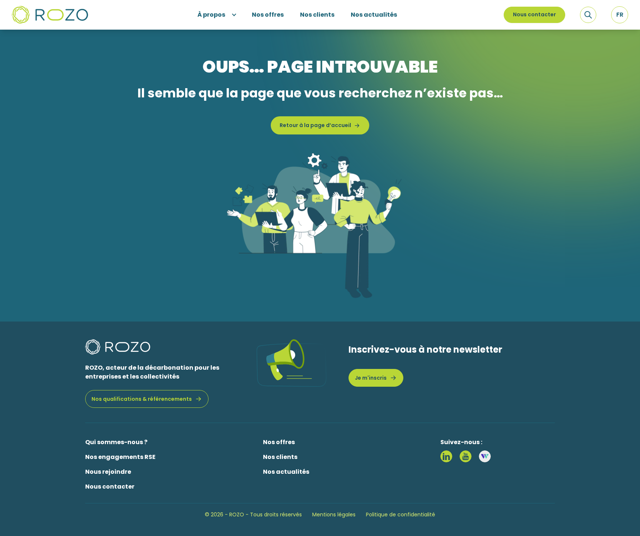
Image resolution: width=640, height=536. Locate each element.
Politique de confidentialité (400, 514)
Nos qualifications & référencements (141, 399)
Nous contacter (534, 14)
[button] (619, 15)
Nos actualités (286, 471)
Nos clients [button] (317, 14)
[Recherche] (588, 15)
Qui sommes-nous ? (116, 442)
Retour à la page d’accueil (315, 125)
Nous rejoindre (108, 471)
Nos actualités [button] (374, 14)
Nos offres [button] (268, 14)
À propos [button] (211, 14)
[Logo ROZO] (50, 15)
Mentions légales (334, 514)
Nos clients (280, 457)
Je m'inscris (371, 378)
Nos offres (279, 442)
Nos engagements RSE (120, 457)
